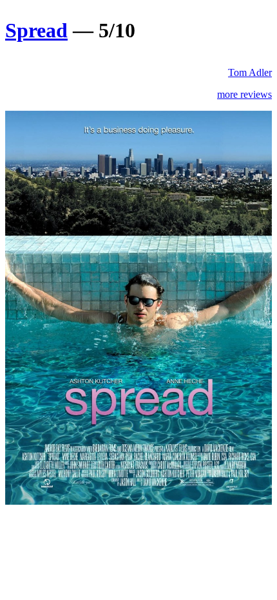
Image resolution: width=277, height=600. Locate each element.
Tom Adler (250, 72)
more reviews (244, 94)
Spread (36, 30)
